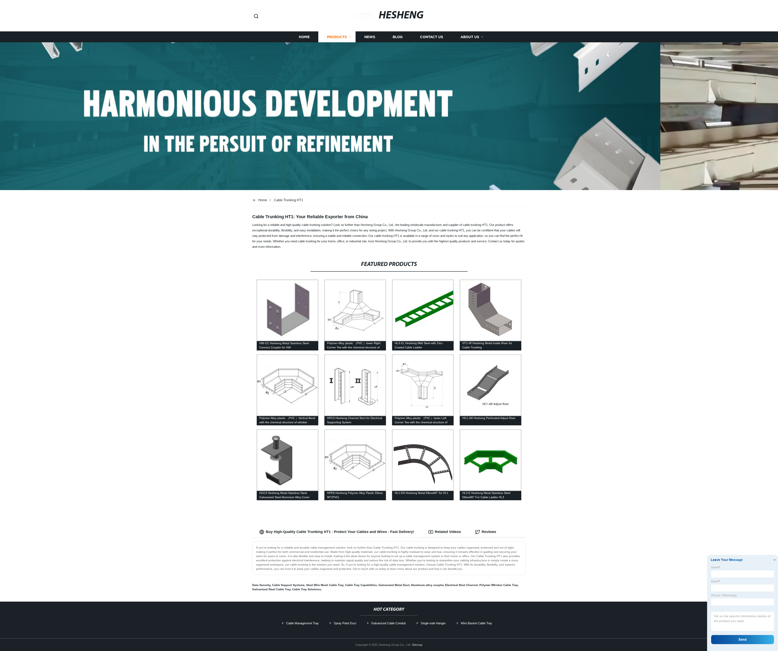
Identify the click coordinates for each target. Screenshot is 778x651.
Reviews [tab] (489, 532)
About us (470, 37)
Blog (398, 37)
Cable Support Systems (288, 585)
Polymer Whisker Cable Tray (498, 585)
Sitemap (417, 644)
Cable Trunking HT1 (288, 200)
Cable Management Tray (302, 623)
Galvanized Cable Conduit (388, 623)
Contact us (431, 37)
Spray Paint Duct (345, 623)
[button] (256, 16)
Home (304, 37)
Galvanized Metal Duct (393, 585)
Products (337, 37)
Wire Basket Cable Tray (476, 623)
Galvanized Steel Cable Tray (271, 589)
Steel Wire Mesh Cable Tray (324, 585)
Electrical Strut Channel (461, 585)
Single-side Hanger (433, 623)
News (369, 37)
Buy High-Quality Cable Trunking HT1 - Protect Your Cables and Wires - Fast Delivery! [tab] (340, 532)
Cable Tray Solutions (306, 589)
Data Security (261, 585)
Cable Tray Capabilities (361, 585)
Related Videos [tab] (448, 532)
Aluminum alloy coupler (427, 585)
